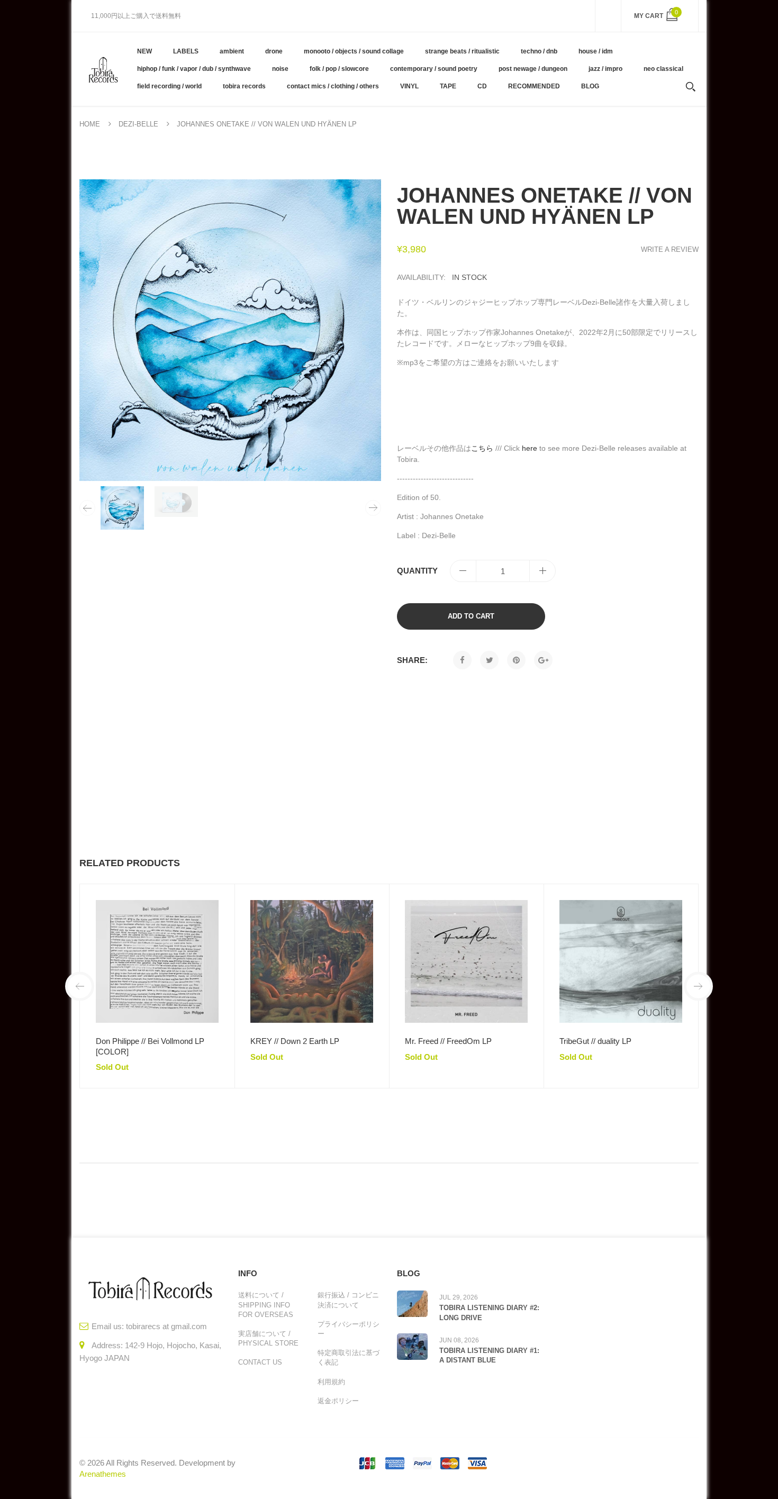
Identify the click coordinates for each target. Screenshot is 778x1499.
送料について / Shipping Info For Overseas (265, 1304)
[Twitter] (489, 660)
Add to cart (471, 616)
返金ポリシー (338, 1401)
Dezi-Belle (138, 124)
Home (89, 124)
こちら (482, 448)
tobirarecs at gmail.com (166, 1326)
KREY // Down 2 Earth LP (294, 1041)
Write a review (670, 249)
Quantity (417, 570)
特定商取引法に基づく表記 (348, 1357)
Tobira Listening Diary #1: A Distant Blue (489, 1355)
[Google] (543, 660)
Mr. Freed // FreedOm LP (448, 1041)
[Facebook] (462, 660)
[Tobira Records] (102, 68)
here (529, 448)
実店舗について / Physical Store (268, 1338)
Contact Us (260, 1362)
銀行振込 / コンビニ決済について (348, 1300)
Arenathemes (102, 1473)
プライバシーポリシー (348, 1329)
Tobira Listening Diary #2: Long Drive (489, 1312)
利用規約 (331, 1382)
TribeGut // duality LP (595, 1041)
